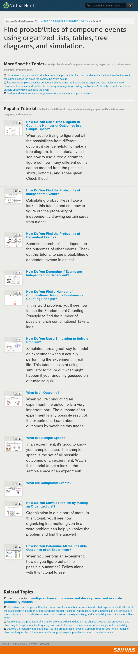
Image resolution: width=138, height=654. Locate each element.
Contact (44, 644)
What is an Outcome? (42, 392)
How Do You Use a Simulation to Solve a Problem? (57, 340)
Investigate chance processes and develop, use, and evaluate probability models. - (63, 600)
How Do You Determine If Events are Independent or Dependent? (54, 273)
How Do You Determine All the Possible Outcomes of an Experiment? (56, 548)
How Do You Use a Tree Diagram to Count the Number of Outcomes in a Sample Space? (54, 125)
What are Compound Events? (48, 482)
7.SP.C (84, 20)
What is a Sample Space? (45, 437)
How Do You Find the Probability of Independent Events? (53, 192)
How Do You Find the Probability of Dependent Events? (53, 235)
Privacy (33, 644)
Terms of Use (19, 644)
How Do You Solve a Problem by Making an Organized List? (57, 504)
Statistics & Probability (65, 20)
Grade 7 (45, 20)
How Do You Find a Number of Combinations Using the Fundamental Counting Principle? (55, 295)
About (5, 644)
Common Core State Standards (19, 21)
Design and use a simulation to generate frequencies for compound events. (49, 93)
